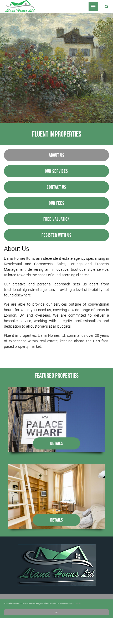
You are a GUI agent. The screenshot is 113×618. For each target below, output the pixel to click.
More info (76, 603)
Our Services (56, 171)
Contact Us (56, 187)
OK (56, 612)
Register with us (56, 235)
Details (56, 443)
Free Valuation (56, 219)
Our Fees (56, 203)
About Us (56, 155)
